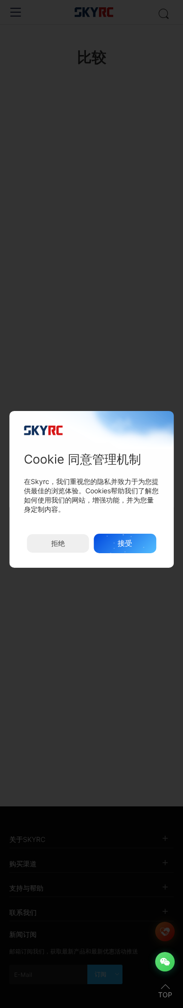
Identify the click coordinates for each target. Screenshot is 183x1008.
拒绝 (58, 543)
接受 (125, 543)
